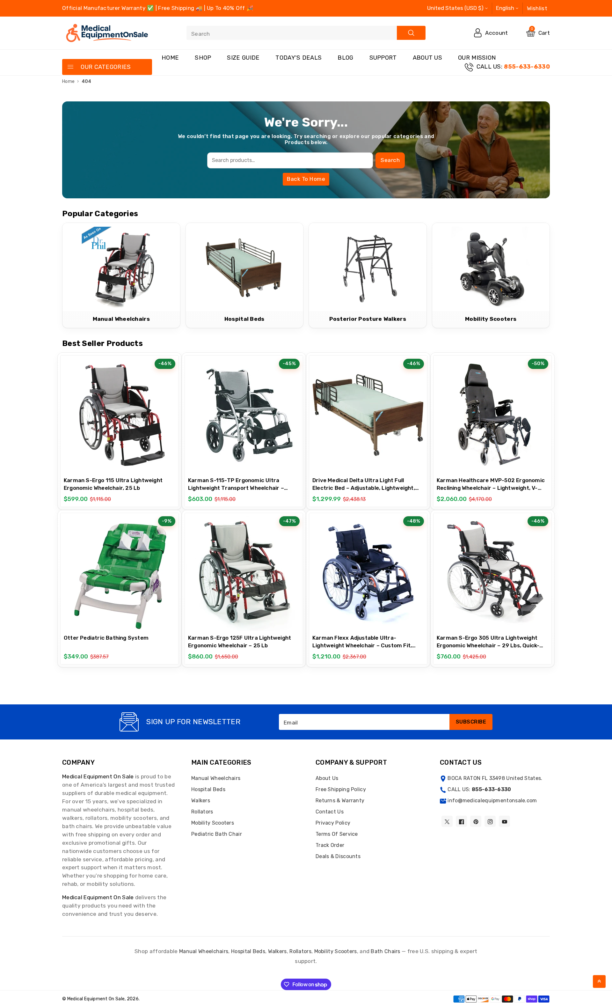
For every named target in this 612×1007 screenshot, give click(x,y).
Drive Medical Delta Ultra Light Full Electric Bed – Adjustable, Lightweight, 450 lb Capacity (363, 488)
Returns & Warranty (340, 801)
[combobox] (306, 33)
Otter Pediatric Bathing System (106, 638)
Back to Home (306, 179)
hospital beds (248, 951)
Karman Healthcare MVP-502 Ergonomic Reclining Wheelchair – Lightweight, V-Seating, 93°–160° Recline (491, 488)
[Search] (411, 33)
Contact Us (330, 812)
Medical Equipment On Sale (98, 776)
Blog (345, 57)
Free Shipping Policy (341, 789)
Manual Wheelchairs (215, 778)
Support (383, 57)
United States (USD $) (455, 8)
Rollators (202, 812)
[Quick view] (135, 412)
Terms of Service (337, 834)
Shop (203, 57)
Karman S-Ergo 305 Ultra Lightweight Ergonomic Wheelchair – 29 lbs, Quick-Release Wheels (488, 645)
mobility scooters (335, 951)
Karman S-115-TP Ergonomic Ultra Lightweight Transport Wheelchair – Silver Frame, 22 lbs (236, 488)
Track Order (330, 845)
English (505, 8)
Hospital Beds (208, 789)
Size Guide (243, 57)
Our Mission (477, 57)
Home (170, 57)
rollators (300, 951)
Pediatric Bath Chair (216, 834)
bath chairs (385, 951)
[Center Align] (70, 67)
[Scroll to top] (599, 981)
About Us (427, 57)
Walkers (200, 801)
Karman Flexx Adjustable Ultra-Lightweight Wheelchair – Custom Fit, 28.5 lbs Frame (362, 645)
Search (390, 160)
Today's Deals (298, 57)
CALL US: (513, 66)
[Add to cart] (103, 412)
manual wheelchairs (203, 951)
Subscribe (471, 722)
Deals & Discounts (338, 856)
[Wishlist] (119, 412)
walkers (277, 951)
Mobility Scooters (212, 823)
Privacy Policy (333, 823)
